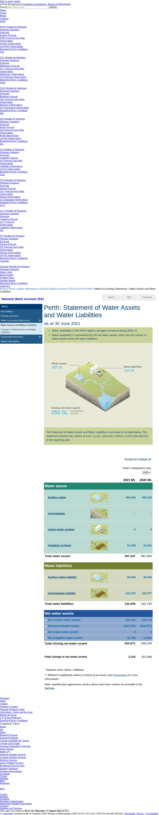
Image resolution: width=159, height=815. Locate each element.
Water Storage (7, 749)
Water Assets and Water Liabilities (19, 325)
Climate (4, 703)
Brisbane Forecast (9, 96)
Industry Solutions (9, 768)
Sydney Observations (10, 43)
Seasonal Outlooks (9, 738)
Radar (3, 726)
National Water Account (53, 289)
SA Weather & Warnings (12, 149)
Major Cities (6, 272)
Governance (120, 675)
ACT (2, 205)
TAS (2, 174)
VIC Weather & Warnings (12, 57)
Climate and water (10, 316)
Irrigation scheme (59, 545)
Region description (10, 341)
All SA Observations (10, 169)
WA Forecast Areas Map (12, 130)
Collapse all (144, 459)
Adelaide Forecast (9, 158)
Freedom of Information (11, 801)
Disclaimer (130, 813)
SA (1, 144)
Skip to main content (10, 1)
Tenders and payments (11, 771)
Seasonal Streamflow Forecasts (15, 746)
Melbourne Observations (12, 74)
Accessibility (152, 813)
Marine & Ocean (8, 715)
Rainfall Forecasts (9, 735)
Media (3, 15)
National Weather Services (13, 754)
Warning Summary (9, 238)
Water (3, 701)
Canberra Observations (11, 227)
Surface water (57, 497)
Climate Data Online (10, 743)
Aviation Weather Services (13, 757)
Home (3, 10)
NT (1, 230)
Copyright (7, 813)
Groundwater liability (62, 593)
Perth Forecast (7, 127)
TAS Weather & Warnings (13, 180)
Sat (1, 729)
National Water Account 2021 (23, 299)
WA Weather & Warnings (12, 119)
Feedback (4, 799)
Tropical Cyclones (9, 706)
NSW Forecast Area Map (12, 38)
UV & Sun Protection (10, 717)
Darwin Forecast (8, 244)
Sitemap (4, 796)
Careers (3, 794)
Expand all (131, 459)
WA (2, 113)
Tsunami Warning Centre (12, 709)
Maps (2, 732)
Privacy (140, 813)
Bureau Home (7, 289)
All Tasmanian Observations (14, 199)
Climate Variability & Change (14, 740)
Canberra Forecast (9, 219)
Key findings (7, 311)
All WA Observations (10, 138)
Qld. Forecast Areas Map (12, 99)
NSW (3, 21)
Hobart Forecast (8, 188)
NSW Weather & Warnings (13, 27)
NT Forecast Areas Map (12, 247)
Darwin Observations (10, 252)
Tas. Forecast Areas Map (12, 191)
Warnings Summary (9, 29)
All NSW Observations (11, 46)
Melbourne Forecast (10, 66)
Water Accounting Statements (15, 320)
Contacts (4, 18)
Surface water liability (62, 577)
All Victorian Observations (13, 77)
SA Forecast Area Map (11, 160)
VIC (2, 52)
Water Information (27, 289)
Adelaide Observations (11, 166)
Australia (4, 261)
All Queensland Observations (14, 107)
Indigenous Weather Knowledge (16, 803)
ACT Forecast (7, 222)
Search (3, 7)
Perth (89, 289)
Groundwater (56, 513)
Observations (6, 40)
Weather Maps (7, 277)
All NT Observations (10, 255)
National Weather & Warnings (15, 266)
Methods (50, 688)
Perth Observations (9, 135)
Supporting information (12, 337)
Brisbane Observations (11, 105)
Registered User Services (12, 765)
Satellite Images (7, 280)
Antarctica (5, 286)
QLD (2, 82)
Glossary (4, 806)
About (3, 13)
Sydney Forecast (8, 35)
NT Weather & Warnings (12, 236)
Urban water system (61, 529)
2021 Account (75, 289)
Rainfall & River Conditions (14, 49)
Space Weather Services (11, 763)
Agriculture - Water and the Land (16, 712)
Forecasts (4, 32)
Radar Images (7, 275)
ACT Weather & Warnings (13, 210)
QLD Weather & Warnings (13, 88)
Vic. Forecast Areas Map (12, 68)
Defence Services (8, 760)
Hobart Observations (10, 197)
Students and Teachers (11, 808)
